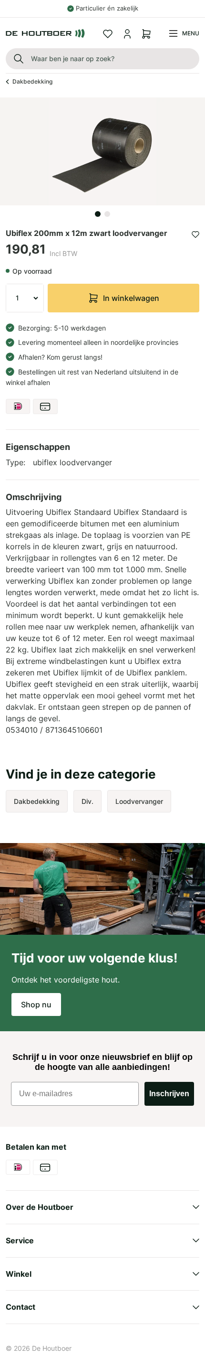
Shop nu (36, 1004)
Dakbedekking (32, 81)
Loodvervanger (139, 801)
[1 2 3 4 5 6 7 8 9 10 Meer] (25, 298)
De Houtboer (52, 1348)
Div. (87, 801)
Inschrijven (169, 1094)
